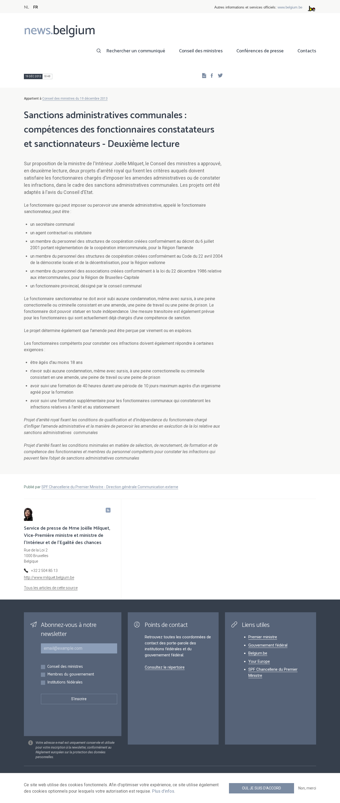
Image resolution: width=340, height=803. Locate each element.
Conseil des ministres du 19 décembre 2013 (75, 98)
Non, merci (307, 788)
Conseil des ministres (201, 51)
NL (26, 7)
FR (35, 7)
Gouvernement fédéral (267, 645)
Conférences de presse (260, 51)
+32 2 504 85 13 (44, 570)
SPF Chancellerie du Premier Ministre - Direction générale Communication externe (109, 487)
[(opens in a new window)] (210, 75)
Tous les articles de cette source (51, 588)
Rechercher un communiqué (135, 51)
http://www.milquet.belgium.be (49, 577)
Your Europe (259, 661)
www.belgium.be (290, 7)
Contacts (307, 51)
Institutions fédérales (65, 682)
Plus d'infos (163, 791)
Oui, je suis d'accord (261, 788)
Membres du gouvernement (70, 675)
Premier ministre (262, 637)
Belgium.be (257, 653)
